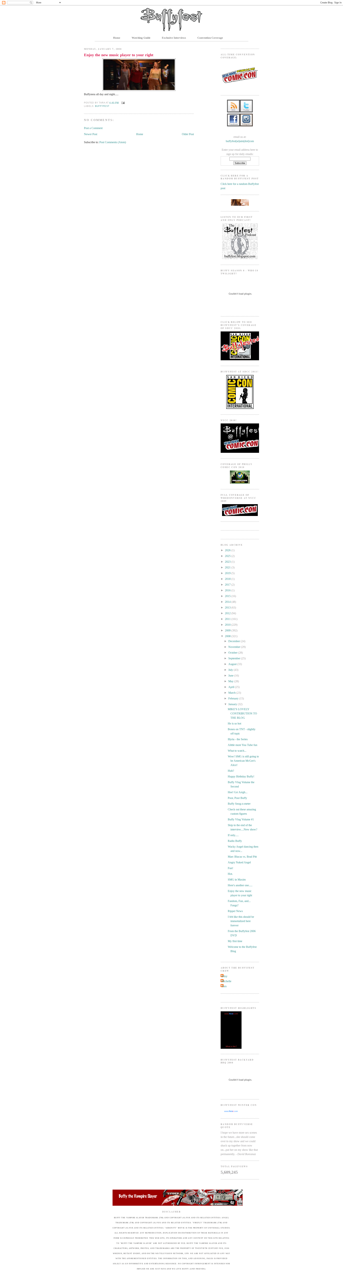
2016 (228, 590)
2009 (228, 630)
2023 (228, 561)
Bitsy (224, 976)
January (233, 704)
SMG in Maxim (237, 879)
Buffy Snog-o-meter (239, 803)
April (231, 686)
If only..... (233, 835)
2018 (228, 578)
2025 (228, 555)
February (233, 698)
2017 (228, 584)
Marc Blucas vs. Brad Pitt (242, 856)
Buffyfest (102, 106)
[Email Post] (122, 102)
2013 (228, 607)
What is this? (231, 1046)
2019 (228, 573)
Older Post (188, 134)
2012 (228, 613)
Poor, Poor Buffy (237, 797)
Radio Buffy (235, 840)
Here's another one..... (240, 885)
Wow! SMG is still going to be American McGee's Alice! (243, 761)
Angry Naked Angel (239, 862)
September (234, 658)
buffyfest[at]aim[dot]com (240, 141)
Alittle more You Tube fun (242, 744)
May (231, 681)
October (233, 652)
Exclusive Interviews (174, 37)
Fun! (230, 868)
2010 (228, 624)
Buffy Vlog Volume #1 (241, 819)
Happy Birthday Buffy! (241, 776)
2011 (228, 618)
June (231, 675)
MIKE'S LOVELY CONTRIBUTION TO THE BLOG (242, 713)
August (232, 664)
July (231, 669)
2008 (228, 636)
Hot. (230, 873)
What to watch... (237, 750)
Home (116, 37)
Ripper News (235, 911)
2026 (228, 550)
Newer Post (90, 134)
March (232, 692)
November (234, 646)
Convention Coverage (210, 37)
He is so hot (234, 723)
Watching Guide (141, 37)
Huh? (231, 770)
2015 (228, 596)
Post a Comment (93, 128)
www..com (231, 1014)
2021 (228, 567)
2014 (228, 601)
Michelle (226, 981)
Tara (224, 986)
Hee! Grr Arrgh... (237, 792)
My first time (235, 941)
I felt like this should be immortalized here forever (241, 921)
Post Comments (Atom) (112, 142)
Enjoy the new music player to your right (118, 55)
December (234, 641)
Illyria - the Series (238, 739)
